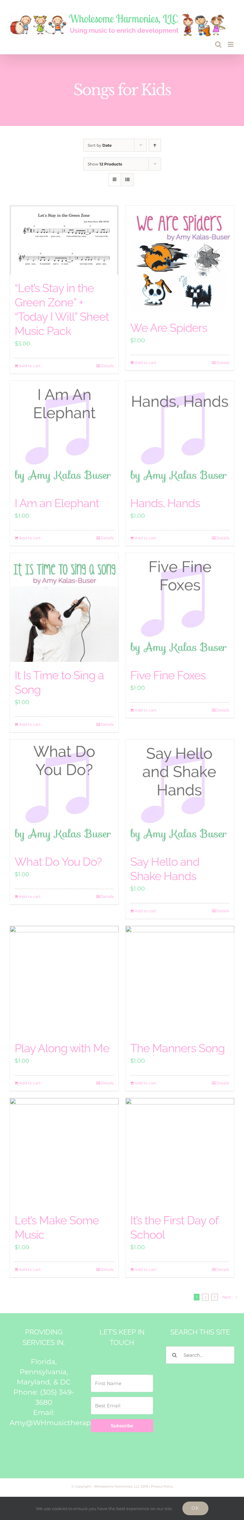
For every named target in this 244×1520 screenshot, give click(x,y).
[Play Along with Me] (64, 980)
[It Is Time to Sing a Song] (64, 607)
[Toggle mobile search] (218, 44)
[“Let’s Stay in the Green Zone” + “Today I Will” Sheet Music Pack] (64, 240)
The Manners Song (177, 1048)
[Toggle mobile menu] (231, 44)
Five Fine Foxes (168, 675)
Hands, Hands (165, 503)
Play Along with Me (62, 1048)
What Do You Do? (58, 861)
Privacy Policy (162, 1486)
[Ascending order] (155, 145)
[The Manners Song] (179, 980)
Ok (195, 1508)
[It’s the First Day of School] (179, 1152)
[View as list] (127, 179)
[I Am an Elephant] (64, 435)
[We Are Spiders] (179, 260)
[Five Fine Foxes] (179, 607)
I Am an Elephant (57, 503)
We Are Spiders (168, 327)
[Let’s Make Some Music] (64, 1152)
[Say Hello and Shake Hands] (179, 793)
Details (107, 365)
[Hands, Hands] (179, 435)
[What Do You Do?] (64, 793)
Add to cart (30, 365)
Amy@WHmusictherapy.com (61, 1422)
